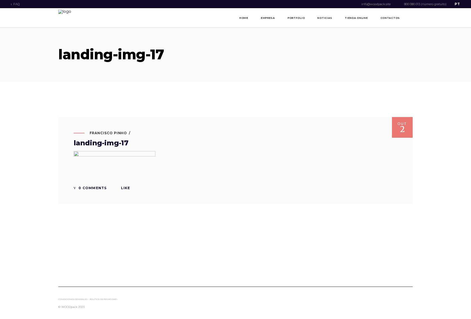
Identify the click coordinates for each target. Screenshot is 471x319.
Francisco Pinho (108, 133)
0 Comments (92, 188)
